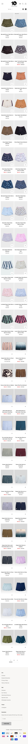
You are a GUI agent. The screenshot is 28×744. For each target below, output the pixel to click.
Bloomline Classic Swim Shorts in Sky (7, 223)
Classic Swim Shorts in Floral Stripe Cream (7, 359)
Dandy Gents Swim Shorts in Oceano (7, 89)
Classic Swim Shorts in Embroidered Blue (21, 652)
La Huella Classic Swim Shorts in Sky (20, 305)
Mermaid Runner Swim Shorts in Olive (7, 35)
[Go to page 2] (17, 660)
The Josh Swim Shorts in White (7, 625)
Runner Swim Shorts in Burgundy (21, 465)
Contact (3, 675)
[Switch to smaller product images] (25, 9)
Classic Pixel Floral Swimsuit (21, 385)
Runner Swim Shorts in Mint (7, 599)
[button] (20, 3)
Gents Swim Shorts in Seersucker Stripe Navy (21, 411)
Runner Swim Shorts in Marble (7, 385)
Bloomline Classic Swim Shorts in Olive (21, 223)
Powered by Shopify (17, 729)
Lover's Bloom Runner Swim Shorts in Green (7, 332)
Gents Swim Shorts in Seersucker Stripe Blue (7, 411)
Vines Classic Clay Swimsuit (21, 115)
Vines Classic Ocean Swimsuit (20, 142)
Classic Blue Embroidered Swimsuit (20, 519)
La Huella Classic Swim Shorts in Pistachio (20, 278)
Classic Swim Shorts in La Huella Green (20, 492)
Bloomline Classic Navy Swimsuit (21, 196)
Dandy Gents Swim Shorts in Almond (7, 116)
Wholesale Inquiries (6, 700)
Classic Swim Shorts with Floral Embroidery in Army (7, 546)
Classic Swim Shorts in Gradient (21, 546)
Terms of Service (5, 683)
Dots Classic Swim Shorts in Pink (21, 250)
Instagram (4, 707)
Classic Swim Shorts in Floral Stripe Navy (7, 573)
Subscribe (6, 723)
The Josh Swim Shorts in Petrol (20, 438)
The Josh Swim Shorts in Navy (20, 599)
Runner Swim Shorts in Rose (21, 572)
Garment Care (5, 697)
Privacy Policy (5, 680)
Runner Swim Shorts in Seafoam (7, 465)
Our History (4, 692)
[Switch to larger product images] (23, 9)
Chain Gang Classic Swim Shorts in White (20, 169)
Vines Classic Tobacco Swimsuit (7, 143)
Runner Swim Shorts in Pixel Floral (7, 492)
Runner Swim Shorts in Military (7, 652)
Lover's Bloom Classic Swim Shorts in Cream (7, 278)
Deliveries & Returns (6, 695)
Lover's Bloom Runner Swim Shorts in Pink (21, 332)
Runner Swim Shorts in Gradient (21, 359)
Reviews (4, 690)
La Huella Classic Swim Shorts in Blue (20, 625)
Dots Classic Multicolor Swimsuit (7, 250)
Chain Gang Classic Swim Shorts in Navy (7, 169)
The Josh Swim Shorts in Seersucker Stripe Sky (7, 438)
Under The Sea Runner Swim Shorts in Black (21, 62)
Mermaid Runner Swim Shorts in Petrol (20, 35)
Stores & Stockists (6, 678)
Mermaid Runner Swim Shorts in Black (7, 62)
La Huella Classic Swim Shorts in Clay (7, 305)
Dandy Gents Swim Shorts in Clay (21, 89)
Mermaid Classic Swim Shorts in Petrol (7, 196)
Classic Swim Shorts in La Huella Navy (7, 519)
